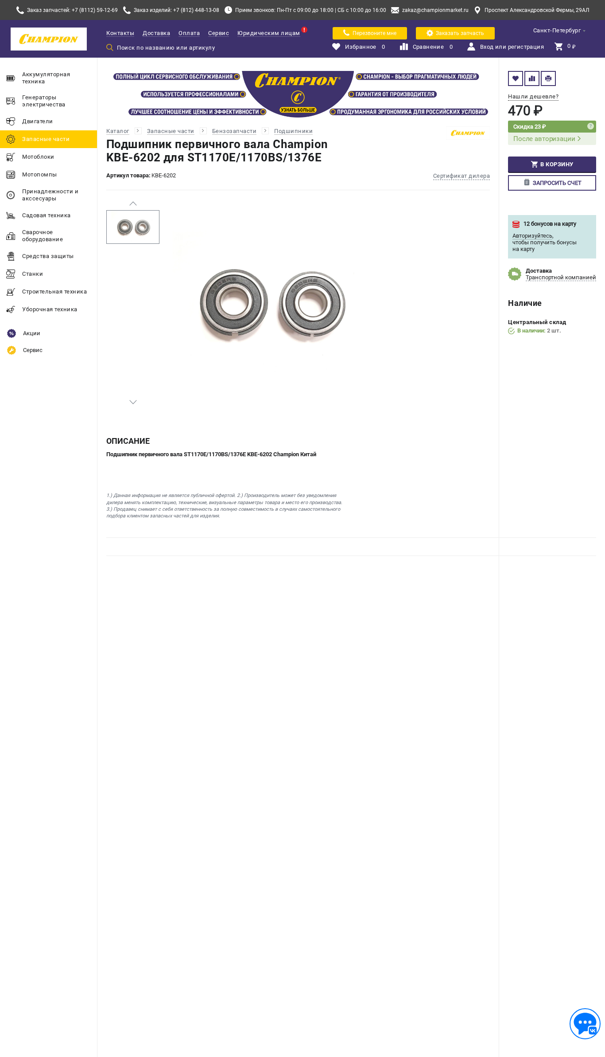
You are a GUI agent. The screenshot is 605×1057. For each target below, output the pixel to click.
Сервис (218, 33)
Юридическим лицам (268, 33)
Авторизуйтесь (532, 235)
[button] (132, 203)
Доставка (156, 33)
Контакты (120, 33)
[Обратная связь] (585, 1023)
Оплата (189, 33)
